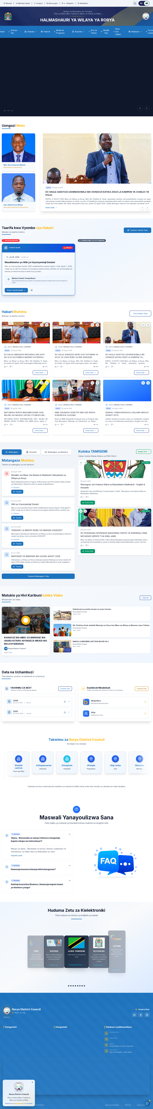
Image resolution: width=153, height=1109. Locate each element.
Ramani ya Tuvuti (143, 1102)
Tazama (19, 489)
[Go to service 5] (77, 983)
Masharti (128, 1102)
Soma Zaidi (47, 204)
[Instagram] (146, 1012)
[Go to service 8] (84, 983)
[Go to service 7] (82, 983)
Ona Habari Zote (140, 311)
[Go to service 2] (71, 983)
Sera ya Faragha (112, 1102)
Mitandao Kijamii (24, 3)
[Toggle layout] (32, 1082)
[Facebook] (140, 1012)
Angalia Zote (142, 449)
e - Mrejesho (68, 3)
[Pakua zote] (65, 699)
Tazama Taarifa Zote (139, 227)
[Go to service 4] (75, 983)
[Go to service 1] (68, 983)
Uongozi (39, 3)
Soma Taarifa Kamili (15, 287)
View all (145, 595)
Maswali (9, 3)
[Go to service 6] (80, 983)
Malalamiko (84, 3)
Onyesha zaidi (16, 853)
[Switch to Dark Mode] (135, 3)
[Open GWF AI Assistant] (147, 1103)
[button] (38, 842)
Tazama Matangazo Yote (38, 573)
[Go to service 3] (73, 983)
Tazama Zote (65, 686)
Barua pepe (53, 3)
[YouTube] (134, 1012)
